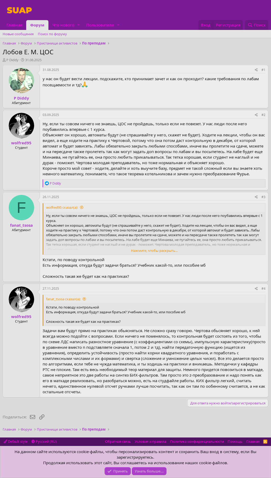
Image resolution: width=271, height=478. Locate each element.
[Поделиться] (256, 70)
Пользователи (100, 25)
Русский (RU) (46, 441)
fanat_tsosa (21, 225)
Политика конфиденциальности (197, 441)
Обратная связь (118, 441)
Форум (37, 25)
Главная (14, 25)
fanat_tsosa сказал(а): (63, 299)
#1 (263, 70)
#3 (263, 197)
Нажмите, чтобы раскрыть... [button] (154, 250)
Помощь (235, 441)
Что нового (63, 25)
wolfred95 (21, 142)
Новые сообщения (18, 34)
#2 (263, 115)
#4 (263, 288)
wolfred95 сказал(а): (62, 207)
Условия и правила (150, 441)
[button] (78, 25)
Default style (17, 441)
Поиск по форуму (52, 34)
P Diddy (12, 59)
